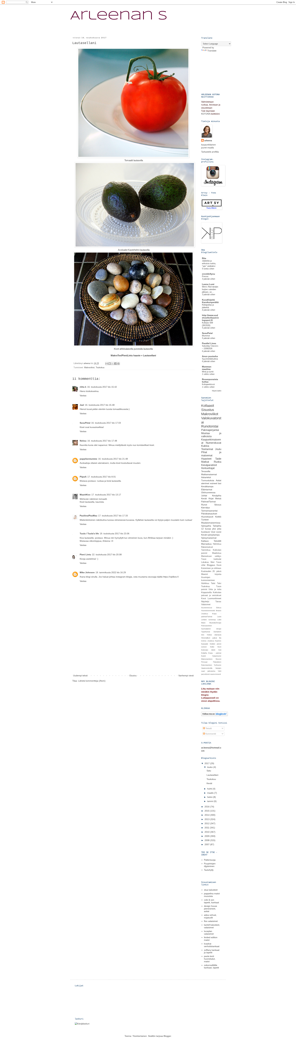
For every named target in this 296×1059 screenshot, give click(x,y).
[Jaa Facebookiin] (115, 363)
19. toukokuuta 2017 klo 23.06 (114, 533)
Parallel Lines (209, 343)
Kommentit (210, 734)
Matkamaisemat (209, 474)
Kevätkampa (207, 486)
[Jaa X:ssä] (112, 363)
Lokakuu (205, 562)
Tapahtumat (205, 632)
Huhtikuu (205, 583)
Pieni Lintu (85, 554)
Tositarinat (207, 449)
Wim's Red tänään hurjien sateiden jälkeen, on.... (210, 289)
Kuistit (203, 656)
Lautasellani (212, 775)
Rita (204, 258)
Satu (209, 770)
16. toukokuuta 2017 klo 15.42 (102, 387)
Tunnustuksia (207, 480)
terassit (218, 674)
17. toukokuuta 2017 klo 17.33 (113, 515)
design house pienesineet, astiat (210, 908)
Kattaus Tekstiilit (211, 541)
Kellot (212, 647)
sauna (212, 674)
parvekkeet (205, 674)
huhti (210, 788)
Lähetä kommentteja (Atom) (91, 681)
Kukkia (205, 445)
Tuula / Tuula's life (89, 533)
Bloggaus (211, 565)
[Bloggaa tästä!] (109, 363)
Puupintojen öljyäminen (210, 864)
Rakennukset (207, 547)
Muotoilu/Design (215, 623)
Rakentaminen (206, 665)
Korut (203, 598)
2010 (207, 832)
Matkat (205, 461)
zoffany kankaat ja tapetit (211, 951)
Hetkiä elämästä (214, 635)
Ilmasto (218, 610)
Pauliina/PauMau (88, 515)
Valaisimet (205, 604)
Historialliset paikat (209, 638)
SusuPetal (85, 423)
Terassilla (205, 471)
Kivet (219, 647)
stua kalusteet (211, 890)
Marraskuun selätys (211, 556)
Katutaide (204, 644)
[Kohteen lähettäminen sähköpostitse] (106, 363)
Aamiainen (217, 632)
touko (210, 767)
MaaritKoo (85, 494)
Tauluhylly (209, 870)
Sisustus (207, 410)
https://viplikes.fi (171, 577)
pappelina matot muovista (212, 894)
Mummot (206, 336)
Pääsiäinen (217, 662)
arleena (208, 140)
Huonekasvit (207, 516)
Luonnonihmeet (214, 598)
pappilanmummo (88, 459)
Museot (218, 659)
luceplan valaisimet (209, 932)
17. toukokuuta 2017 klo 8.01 (101, 476)
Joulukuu (204, 614)
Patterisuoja (210, 860)
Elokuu (218, 608)
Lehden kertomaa (208, 620)
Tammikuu (205, 550)
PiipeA (83, 476)
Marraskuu (206, 544)
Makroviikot (89, 367)
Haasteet (206, 458)
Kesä (219, 565)
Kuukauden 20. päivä (211, 571)
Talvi (219, 583)
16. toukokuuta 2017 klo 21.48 (113, 459)
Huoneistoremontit (208, 610)
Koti (219, 650)
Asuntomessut (206, 608)
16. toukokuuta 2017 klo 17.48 (102, 441)
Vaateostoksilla (206, 668)
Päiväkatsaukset (209, 513)
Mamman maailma (206, 367)
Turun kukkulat (211, 559)
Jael (82, 405)
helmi (210, 797)
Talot (213, 583)
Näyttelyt (205, 602)
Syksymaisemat (208, 538)
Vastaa (83, 395)
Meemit (204, 574)
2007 (207, 844)
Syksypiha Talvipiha (211, 526)
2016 (207, 806)
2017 (207, 763)
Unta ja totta (215, 589)
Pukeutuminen (206, 626)
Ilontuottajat (208, 468)
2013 (207, 819)
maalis (210, 793)
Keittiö (218, 516)
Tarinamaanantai (209, 510)
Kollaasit (207, 406)
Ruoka (217, 461)
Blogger (167, 1036)
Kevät (204, 498)
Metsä (218, 498)
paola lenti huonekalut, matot (209, 959)
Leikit (219, 620)
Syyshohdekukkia (210, 359)
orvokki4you (208, 274)
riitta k (83, 387)
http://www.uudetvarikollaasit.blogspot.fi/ (210, 317)
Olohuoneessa (208, 492)
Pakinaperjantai (210, 430)
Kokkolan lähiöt (208, 650)
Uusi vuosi (216, 532)
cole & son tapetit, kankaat (211, 901)
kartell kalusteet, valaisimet (212, 926)
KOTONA (205, 114)
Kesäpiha (216, 495)
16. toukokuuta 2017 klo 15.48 (100, 405)
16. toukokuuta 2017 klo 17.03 (106, 423)
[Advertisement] (133, 650)
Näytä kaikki (216, 391)
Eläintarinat (206, 489)
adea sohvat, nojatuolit (210, 916)
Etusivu (133, 675)
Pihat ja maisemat (211, 454)
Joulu (218, 449)
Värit (219, 671)
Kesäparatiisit (209, 465)
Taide (218, 458)
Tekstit (208, 728)
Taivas (218, 602)
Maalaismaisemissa (210, 522)
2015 (207, 811)
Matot (203, 623)
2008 (207, 840)
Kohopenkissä (208, 384)
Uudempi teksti (80, 675)
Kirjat (211, 498)
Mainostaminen (206, 659)
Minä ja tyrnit (208, 371)
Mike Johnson (87, 572)
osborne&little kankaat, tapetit (211, 966)
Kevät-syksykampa (210, 535)
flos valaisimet (211, 921)
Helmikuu (217, 544)
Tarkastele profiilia (210, 152)
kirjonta (218, 574)
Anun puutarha (210, 356)
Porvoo (205, 276)
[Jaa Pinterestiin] (118, 363)
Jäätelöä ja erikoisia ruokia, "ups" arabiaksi (209, 263)
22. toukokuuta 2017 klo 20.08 (107, 554)
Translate (211, 50)
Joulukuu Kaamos (214, 641)
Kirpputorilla (206, 592)
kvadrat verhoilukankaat (211, 945)
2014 (207, 815)
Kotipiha (204, 653)
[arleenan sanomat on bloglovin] (214, 715)
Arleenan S (118, 16)
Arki (202, 635)
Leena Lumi (208, 284)
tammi (210, 801)
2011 (207, 827)
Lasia (219, 616)
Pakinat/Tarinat (208, 501)
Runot (204, 504)
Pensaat (204, 662)
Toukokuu (100, 367)
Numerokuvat (213, 442)
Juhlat (204, 495)
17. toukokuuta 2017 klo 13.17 (106, 494)
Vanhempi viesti (186, 675)
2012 (207, 823)
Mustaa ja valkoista (211, 435)
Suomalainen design (211, 629)
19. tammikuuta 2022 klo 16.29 (111, 572)
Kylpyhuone (216, 656)
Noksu (83, 441)
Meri (212, 562)
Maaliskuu (216, 553)
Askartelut (206, 477)
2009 (207, 836)
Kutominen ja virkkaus (211, 568)
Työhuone (217, 665)
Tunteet (205, 519)
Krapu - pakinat (214, 653)
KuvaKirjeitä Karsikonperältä (210, 301)
